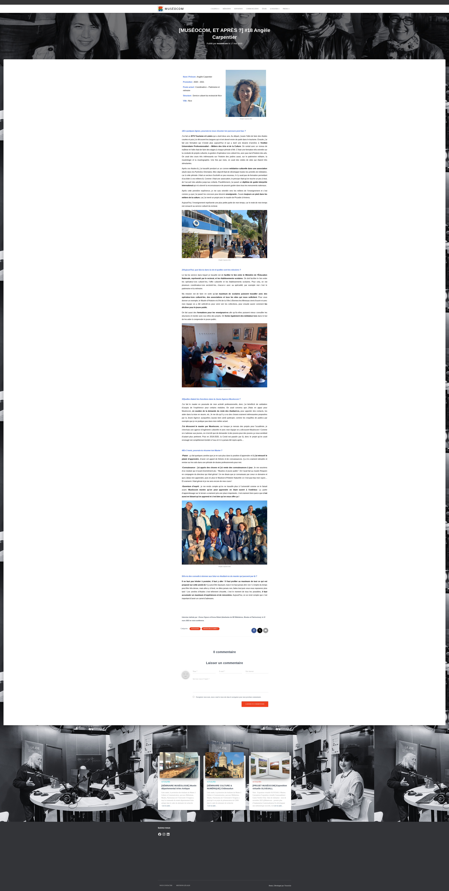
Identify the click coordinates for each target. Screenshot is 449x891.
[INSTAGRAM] (164, 834)
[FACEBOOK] (160, 834)
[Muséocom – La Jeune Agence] (170, 9)
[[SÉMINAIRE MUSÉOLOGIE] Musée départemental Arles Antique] (179, 765)
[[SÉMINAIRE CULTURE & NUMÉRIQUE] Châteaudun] (224, 765)
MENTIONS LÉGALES (183, 885)
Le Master (274, 9)
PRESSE (285, 9)
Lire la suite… (167, 806)
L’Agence (214, 9)
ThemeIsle (287, 886)
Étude (264, 9)
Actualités (195, 628)
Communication (252, 9)
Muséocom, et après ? (210, 628)
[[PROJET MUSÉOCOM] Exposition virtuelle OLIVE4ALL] (270, 765)
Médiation (227, 9)
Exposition (238, 9)
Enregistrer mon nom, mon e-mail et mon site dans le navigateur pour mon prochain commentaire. (228, 697)
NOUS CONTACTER (166, 885)
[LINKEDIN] (168, 834)
